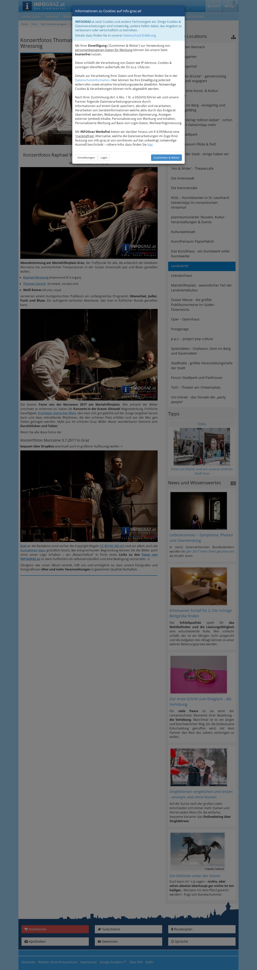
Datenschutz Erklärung (139, 35)
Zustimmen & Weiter (166, 157)
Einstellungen (86, 157)
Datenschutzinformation (92, 80)
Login (104, 157)
